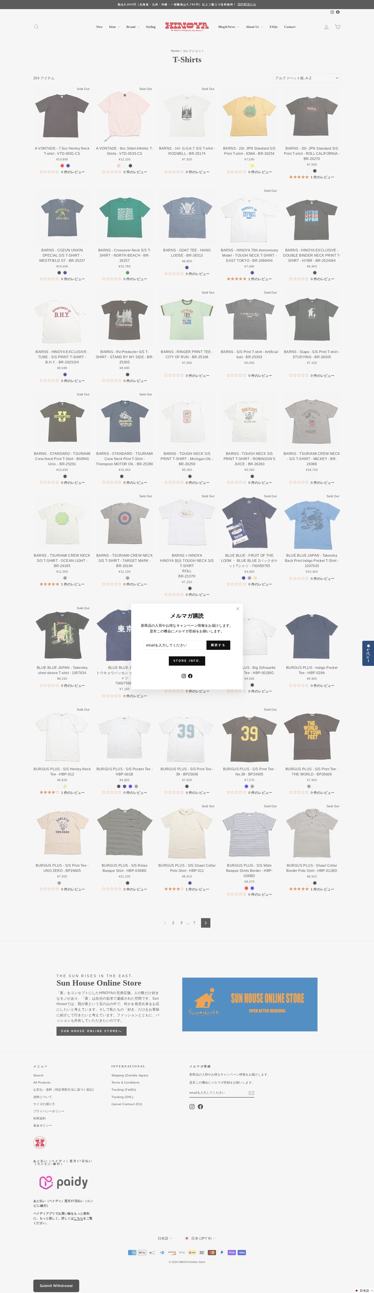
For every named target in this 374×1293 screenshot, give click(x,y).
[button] (364, 1290)
